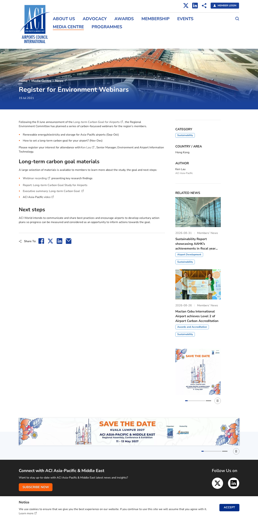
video (47, 197)
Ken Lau (86, 147)
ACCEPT (229, 507)
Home (23, 81)
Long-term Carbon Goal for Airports (96, 122)
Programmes (107, 27)
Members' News (63, 35)
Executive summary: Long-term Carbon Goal (52, 191)
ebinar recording (36, 178)
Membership (155, 19)
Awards (124, 19)
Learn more (26, 513)
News (59, 81)
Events (185, 19)
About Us (64, 19)
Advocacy (95, 19)
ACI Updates (61, 42)
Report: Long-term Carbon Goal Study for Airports (56, 185)
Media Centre (68, 27)
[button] (195, 400)
